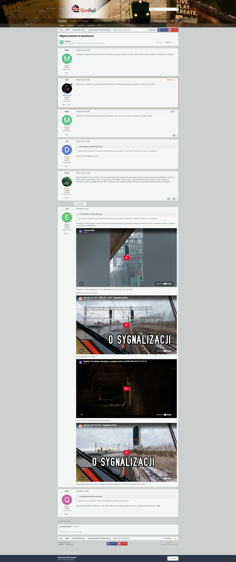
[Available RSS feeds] (175, 538)
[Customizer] (173, 21)
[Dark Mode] (176, 21)
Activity (73, 21)
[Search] (176, 9)
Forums (62, 25)
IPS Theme (60, 542)
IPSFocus (68, 542)
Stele (67, 80)
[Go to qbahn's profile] (67, 500)
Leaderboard (91, 25)
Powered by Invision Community (169, 544)
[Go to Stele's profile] (67, 88)
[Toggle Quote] (79, 146)
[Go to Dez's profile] (67, 150)
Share (159, 42)
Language (60, 544)
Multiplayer (84, 21)
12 (67, 73)
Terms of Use (62, 559)
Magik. (69, 41)
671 (65, 104)
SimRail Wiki (107, 21)
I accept (173, 558)
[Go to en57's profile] (67, 217)
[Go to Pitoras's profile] (67, 181)
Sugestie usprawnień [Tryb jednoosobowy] (91, 43)
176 (67, 198)
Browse (63, 21)
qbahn (67, 491)
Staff (99, 25)
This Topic (170, 9)
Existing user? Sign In (162, 21)
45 (68, 166)
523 (67, 514)
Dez (67, 141)
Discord (96, 21)
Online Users (80, 25)
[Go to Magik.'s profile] (62, 42)
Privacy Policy (69, 544)
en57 (67, 209)
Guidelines (70, 25)
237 (67, 233)
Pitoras (67, 173)
